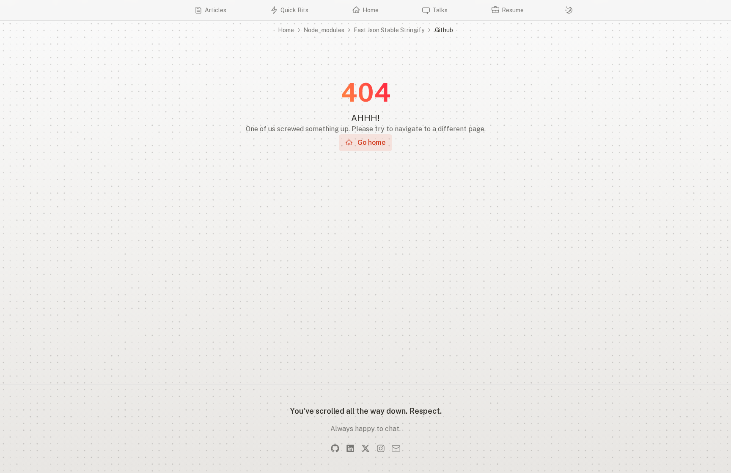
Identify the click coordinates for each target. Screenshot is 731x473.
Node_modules (323, 30)
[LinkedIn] (350, 448)
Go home (371, 142)
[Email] (396, 448)
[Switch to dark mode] (569, 10)
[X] (365, 448)
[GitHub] (335, 448)
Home (286, 30)
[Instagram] (380, 448)
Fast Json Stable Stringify (389, 30)
